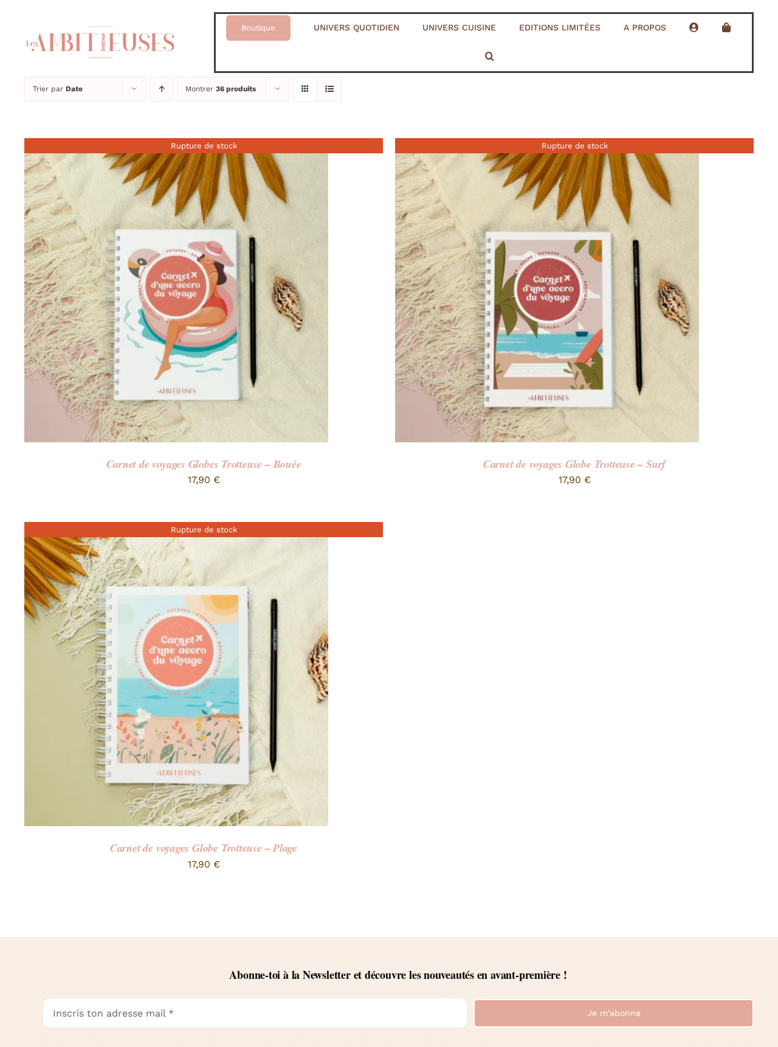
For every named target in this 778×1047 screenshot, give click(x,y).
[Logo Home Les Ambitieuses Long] (100, 21)
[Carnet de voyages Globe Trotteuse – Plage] (176, 530)
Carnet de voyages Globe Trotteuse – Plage (203, 847)
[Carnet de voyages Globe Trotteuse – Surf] (547, 146)
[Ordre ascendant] (161, 89)
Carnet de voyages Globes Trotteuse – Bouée (203, 463)
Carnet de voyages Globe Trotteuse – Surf (574, 463)
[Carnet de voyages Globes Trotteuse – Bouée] (176, 146)
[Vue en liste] (329, 89)
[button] (489, 57)
